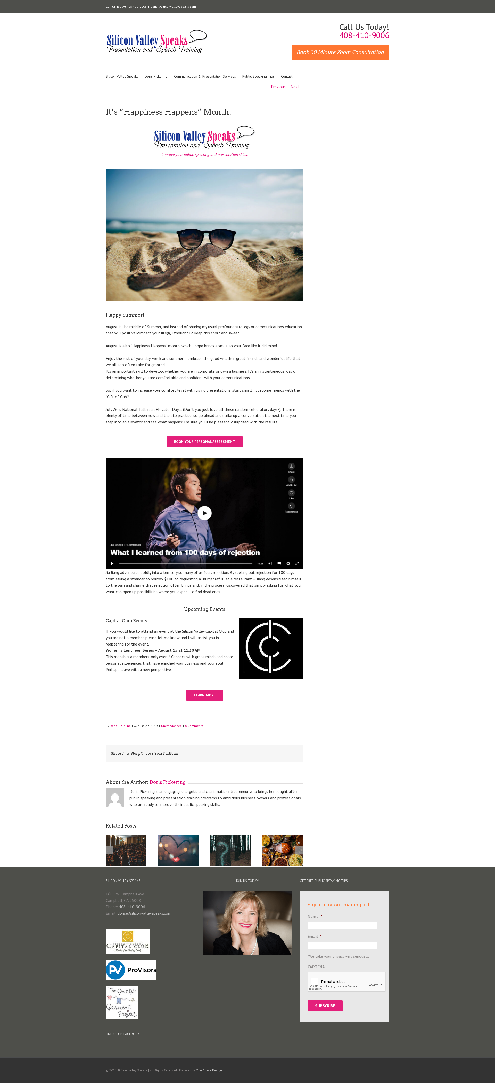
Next (295, 86)
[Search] (300, 76)
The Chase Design (209, 1070)
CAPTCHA (316, 966)
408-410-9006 (132, 906)
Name (315, 916)
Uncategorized (171, 726)
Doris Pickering (120, 726)
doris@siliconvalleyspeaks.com (173, 7)
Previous (278, 86)
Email (315, 936)
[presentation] (347, 982)
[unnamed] (204, 460)
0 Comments (194, 726)
